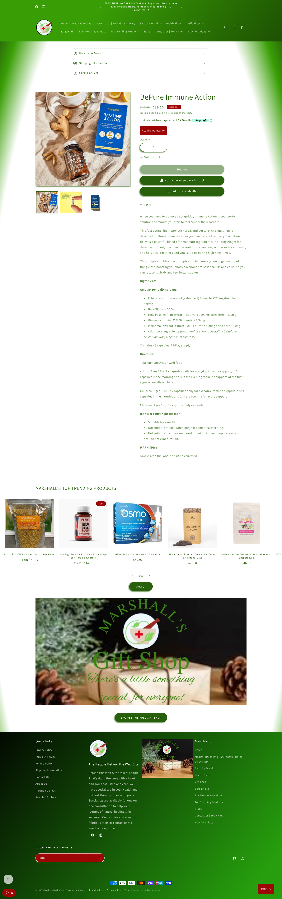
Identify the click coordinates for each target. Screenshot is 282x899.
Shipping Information (48, 770)
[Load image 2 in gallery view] (71, 202)
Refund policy (96, 890)
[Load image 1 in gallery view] (47, 202)
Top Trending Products (209, 802)
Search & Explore (45, 797)
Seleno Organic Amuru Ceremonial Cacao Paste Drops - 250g (192, 556)
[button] (150, 23)
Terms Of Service (45, 757)
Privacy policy (114, 890)
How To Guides (204, 822)
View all (141, 586)
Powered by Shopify (76, 890)
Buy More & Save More (208, 795)
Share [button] (147, 205)
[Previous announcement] (100, 6)
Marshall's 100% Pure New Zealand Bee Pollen (29, 554)
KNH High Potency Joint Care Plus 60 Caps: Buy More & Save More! (83, 556)
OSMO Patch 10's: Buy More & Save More (138, 554)
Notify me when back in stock (185, 180)
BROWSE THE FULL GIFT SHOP (141, 717)
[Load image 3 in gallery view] (95, 202)
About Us (41, 783)
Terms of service (133, 890)
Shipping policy (152, 890)
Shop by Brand (204, 768)
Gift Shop (200, 781)
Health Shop (202, 775)
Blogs (198, 809)
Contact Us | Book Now (209, 815)
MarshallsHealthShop (54, 890)
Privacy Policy (43, 750)
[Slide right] (149, 576)
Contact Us (42, 777)
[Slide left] (132, 576)
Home (198, 750)
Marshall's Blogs (45, 790)
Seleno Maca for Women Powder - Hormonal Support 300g (246, 556)
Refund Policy (44, 763)
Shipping (162, 112)
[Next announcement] (182, 6)
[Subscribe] (100, 857)
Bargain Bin (202, 788)
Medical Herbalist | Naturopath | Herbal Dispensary (219, 759)
